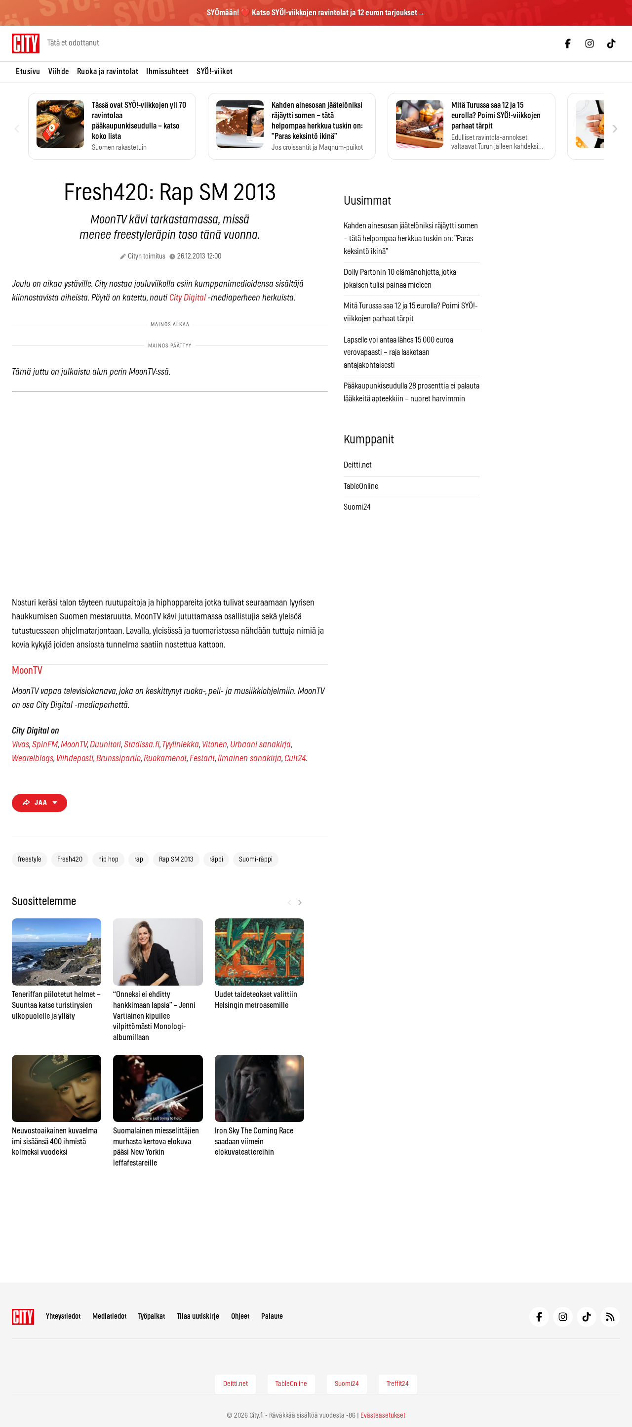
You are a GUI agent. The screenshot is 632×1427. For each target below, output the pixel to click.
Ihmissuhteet (167, 72)
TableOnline (361, 486)
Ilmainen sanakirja (249, 758)
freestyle (29, 859)
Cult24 (295, 758)
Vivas (20, 744)
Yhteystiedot (63, 1316)
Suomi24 (357, 507)
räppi (216, 859)
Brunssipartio (118, 758)
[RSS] (610, 1317)
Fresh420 (69, 859)
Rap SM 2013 (176, 859)
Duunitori (105, 744)
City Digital (187, 298)
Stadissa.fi (141, 744)
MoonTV (27, 671)
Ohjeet (240, 1316)
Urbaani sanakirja (260, 744)
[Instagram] (589, 43)
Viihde (58, 72)
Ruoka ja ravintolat (108, 72)
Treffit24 (398, 1384)
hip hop (108, 859)
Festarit (202, 758)
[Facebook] (568, 43)
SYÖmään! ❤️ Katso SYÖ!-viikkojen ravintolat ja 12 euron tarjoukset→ (316, 13)
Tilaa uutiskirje (198, 1316)
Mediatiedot (109, 1316)
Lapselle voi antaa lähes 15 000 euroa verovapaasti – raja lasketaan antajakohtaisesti (398, 352)
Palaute (272, 1316)
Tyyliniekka (180, 744)
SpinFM (45, 744)
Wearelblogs (32, 758)
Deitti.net (358, 465)
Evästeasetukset (382, 1415)
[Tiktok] (611, 43)
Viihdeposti (74, 758)
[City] (23, 1317)
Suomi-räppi (256, 859)
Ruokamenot (165, 758)
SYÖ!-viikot (215, 72)
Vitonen (214, 744)
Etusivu (28, 72)
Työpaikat (151, 1316)
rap (138, 859)
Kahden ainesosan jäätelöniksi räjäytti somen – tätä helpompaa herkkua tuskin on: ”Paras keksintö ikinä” (411, 238)
